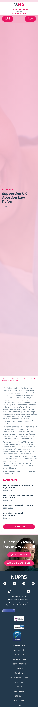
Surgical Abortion (19, 659)
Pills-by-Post (19, 655)
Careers (19, 687)
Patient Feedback (19, 691)
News (19, 705)
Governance (19, 701)
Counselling (19, 668)
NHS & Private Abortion (19, 678)
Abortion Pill (19, 650)
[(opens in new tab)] (19, 618)
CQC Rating (19, 696)
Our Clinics (19, 673)
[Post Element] (19, 488)
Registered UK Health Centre (6, 610)
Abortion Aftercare (19, 664)
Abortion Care (19, 645)
